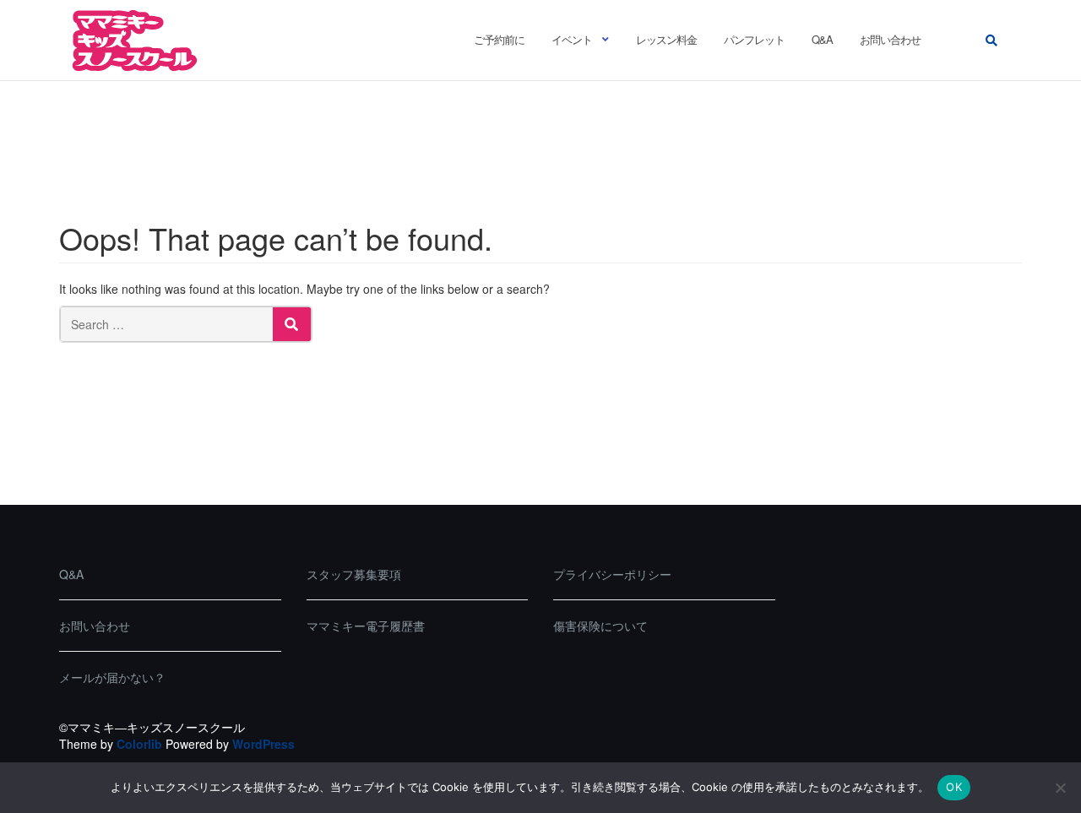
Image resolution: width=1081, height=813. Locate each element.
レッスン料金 (666, 39)
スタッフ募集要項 (354, 574)
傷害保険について (600, 625)
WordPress (263, 743)
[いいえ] (1059, 787)
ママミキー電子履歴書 (366, 625)
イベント (571, 39)
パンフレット (754, 39)
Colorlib (139, 743)
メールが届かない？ (112, 677)
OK (954, 787)
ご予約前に (499, 39)
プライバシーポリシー (612, 574)
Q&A (822, 39)
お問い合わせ (890, 39)
